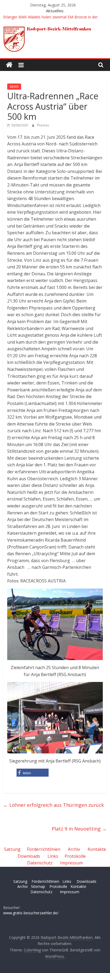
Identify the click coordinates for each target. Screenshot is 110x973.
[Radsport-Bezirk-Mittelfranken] (9, 65)
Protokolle (75, 856)
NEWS (14, 86)
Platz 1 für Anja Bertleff (23, 14)
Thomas (43, 125)
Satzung (12, 849)
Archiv (74, 849)
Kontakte (97, 849)
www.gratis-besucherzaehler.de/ (30, 912)
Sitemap (38, 886)
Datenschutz (40, 863)
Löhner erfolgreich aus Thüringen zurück (53, 805)
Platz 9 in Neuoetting (79, 828)
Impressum (71, 863)
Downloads (29, 856)
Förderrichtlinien (43, 849)
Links (53, 856)
